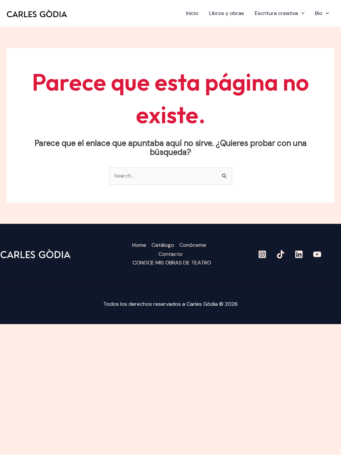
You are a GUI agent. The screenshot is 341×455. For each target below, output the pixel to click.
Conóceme (192, 244)
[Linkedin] (299, 254)
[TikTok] (280, 254)
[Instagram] (262, 254)
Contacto (170, 253)
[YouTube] (317, 254)
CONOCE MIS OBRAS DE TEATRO (172, 262)
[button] (301, 13)
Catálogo (163, 244)
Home (139, 244)
